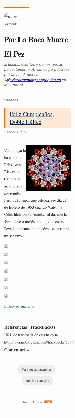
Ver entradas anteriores (36, 369)
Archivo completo (37, 380)
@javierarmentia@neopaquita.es (33, 80)
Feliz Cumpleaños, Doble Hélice (32, 117)
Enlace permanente (19, 306)
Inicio (26, 402)
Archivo (37, 402)
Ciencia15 (12, 178)
